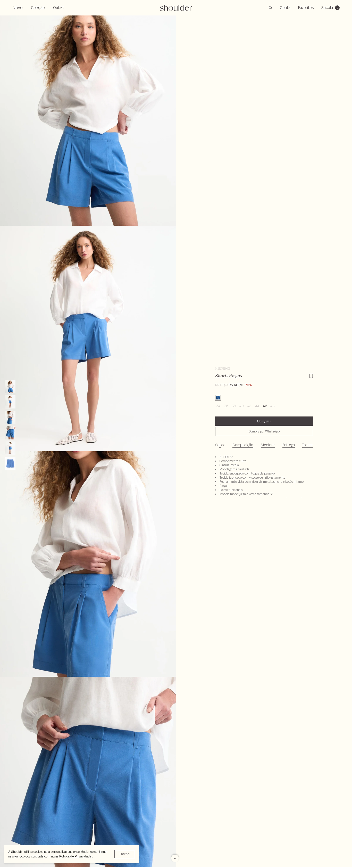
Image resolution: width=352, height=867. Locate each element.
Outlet (58, 7)
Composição (242, 445)
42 (249, 406)
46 (265, 406)
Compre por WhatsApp (264, 431)
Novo (17, 7)
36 (226, 406)
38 (234, 406)
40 (241, 406)
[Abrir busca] (270, 7)
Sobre (220, 445)
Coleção (38, 7)
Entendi (125, 854)
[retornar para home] (176, 8)
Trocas (307, 445)
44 (257, 406)
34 (218, 406)
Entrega (288, 445)
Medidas (268, 445)
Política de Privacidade (75, 856)
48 (272, 406)
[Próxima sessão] (175, 858)
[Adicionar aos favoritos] (311, 375)
